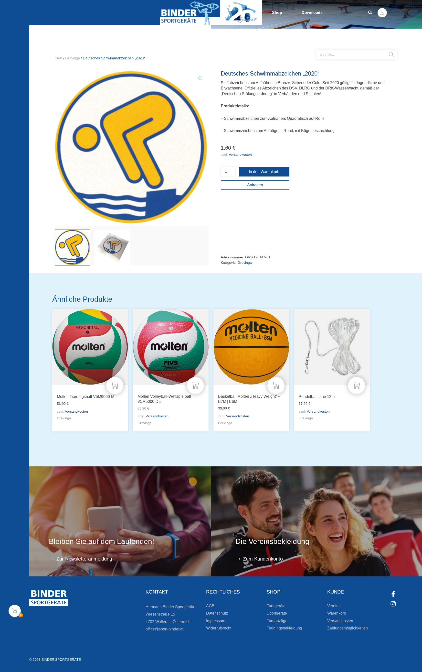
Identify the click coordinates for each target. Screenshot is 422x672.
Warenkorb (336, 613)
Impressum (215, 621)
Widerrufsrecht (218, 628)
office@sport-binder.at (164, 629)
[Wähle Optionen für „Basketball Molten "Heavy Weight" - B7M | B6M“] (276, 385)
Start (58, 58)
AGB (210, 606)
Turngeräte (276, 606)
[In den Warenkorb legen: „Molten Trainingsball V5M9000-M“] (114, 385)
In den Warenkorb (264, 172)
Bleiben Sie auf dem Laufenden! (101, 541)
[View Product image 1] (72, 247)
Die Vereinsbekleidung (272, 541)
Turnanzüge (277, 621)
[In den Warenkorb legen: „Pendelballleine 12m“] (356, 385)
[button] (370, 13)
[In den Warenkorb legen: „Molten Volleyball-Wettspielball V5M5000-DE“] (195, 385)
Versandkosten (240, 154)
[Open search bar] (318, 48)
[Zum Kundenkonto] (237, 559)
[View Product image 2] (112, 247)
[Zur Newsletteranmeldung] (51, 559)
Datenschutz (217, 613)
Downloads (312, 13)
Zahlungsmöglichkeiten (347, 628)
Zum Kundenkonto (263, 559)
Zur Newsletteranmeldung (84, 559)
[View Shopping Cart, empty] (15, 611)
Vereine (334, 606)
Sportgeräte (277, 613)
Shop (277, 13)
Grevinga (72, 58)
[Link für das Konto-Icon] (382, 13)
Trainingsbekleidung (284, 628)
